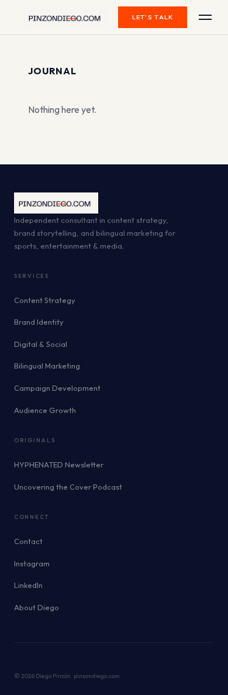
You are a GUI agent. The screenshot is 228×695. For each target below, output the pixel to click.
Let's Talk (153, 17)
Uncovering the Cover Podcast (68, 486)
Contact (28, 541)
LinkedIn (28, 585)
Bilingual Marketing (47, 365)
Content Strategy (44, 300)
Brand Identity (39, 321)
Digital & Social (40, 344)
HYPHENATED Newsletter (58, 464)
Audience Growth (45, 410)
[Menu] (205, 17)
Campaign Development (57, 388)
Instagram (32, 563)
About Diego (36, 607)
